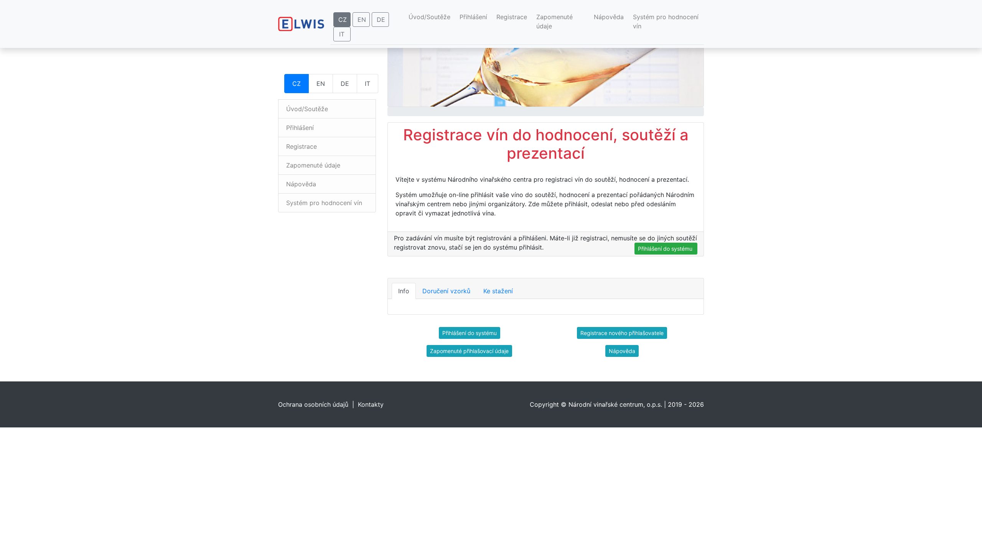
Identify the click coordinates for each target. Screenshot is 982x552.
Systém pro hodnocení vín (666, 21)
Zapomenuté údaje (554, 21)
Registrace (511, 17)
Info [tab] (403, 291)
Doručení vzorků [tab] (446, 291)
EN (362, 19)
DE (381, 19)
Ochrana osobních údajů (313, 404)
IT (341, 34)
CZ (342, 19)
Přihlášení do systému (666, 248)
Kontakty (371, 404)
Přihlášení (473, 17)
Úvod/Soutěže (431, 17)
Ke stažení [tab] (498, 291)
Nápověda (609, 17)
